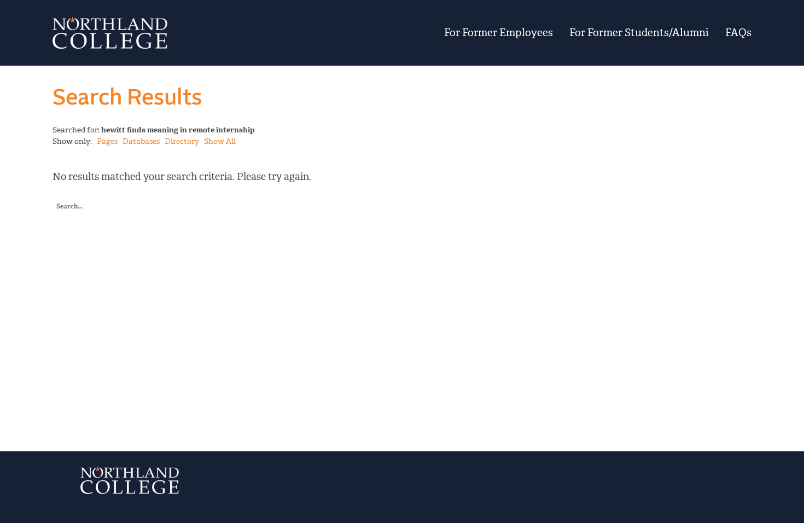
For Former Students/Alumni (639, 32)
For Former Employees (498, 32)
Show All (220, 141)
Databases (141, 141)
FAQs (738, 32)
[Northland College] (173, 32)
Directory (182, 141)
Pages (107, 141)
